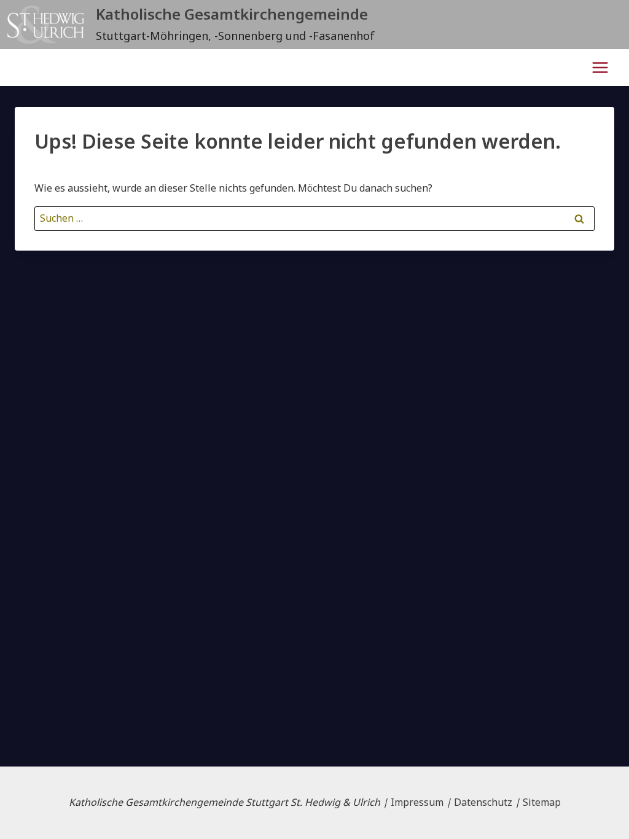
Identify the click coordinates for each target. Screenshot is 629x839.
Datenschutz (483, 802)
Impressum (417, 802)
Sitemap (542, 802)
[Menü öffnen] (599, 67)
